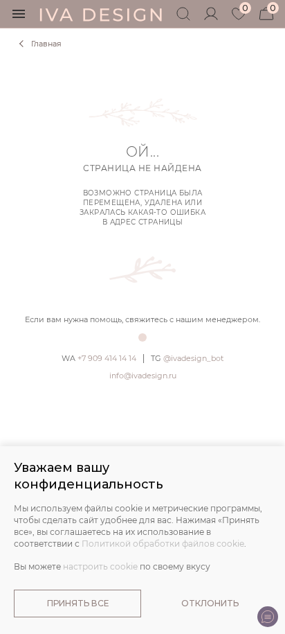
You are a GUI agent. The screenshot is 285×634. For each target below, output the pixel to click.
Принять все (78, 603)
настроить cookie (100, 566)
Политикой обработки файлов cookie (163, 543)
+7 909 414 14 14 (99, 358)
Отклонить (210, 603)
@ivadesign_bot (187, 358)
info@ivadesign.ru (142, 375)
